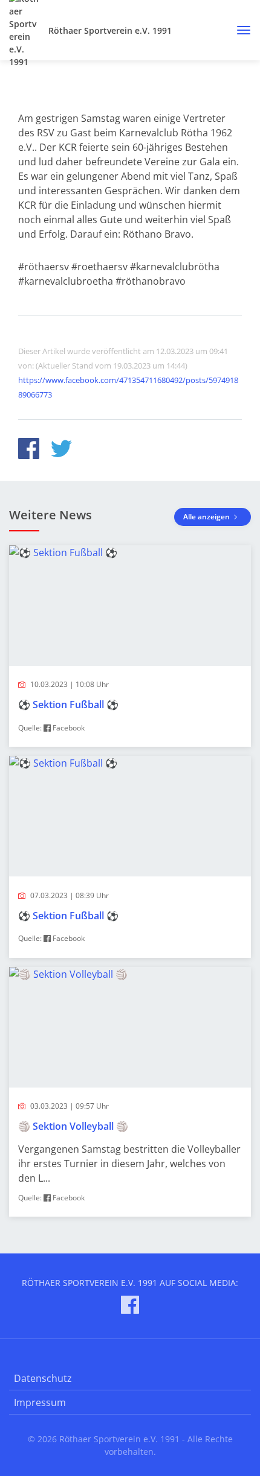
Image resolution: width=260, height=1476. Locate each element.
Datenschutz (43, 1378)
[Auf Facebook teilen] (28, 450)
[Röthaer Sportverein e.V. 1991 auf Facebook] (130, 1306)
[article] (130, 646)
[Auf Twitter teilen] (61, 450)
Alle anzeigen (207, 517)
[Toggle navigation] (239, 30)
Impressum (40, 1402)
